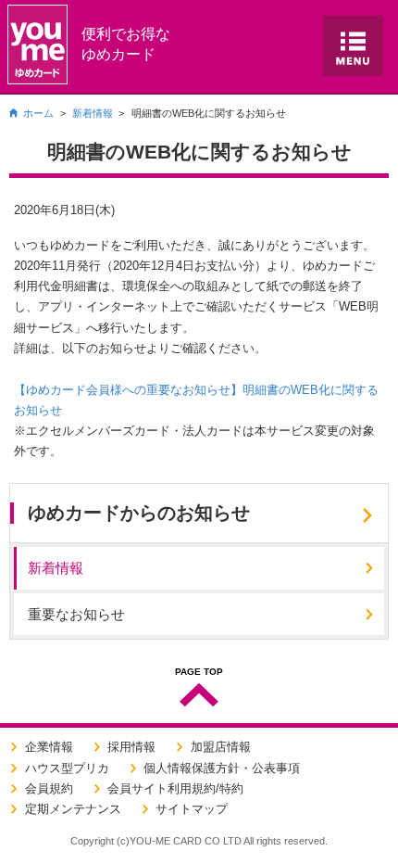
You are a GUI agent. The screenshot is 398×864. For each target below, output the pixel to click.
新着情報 (92, 113)
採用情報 (131, 747)
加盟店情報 (221, 747)
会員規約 (49, 788)
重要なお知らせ (76, 614)
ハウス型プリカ (67, 768)
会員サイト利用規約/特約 (175, 788)
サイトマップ (191, 809)
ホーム (38, 113)
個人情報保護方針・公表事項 (221, 768)
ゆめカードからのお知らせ (139, 512)
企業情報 (49, 747)
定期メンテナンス (73, 809)
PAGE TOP (199, 672)
